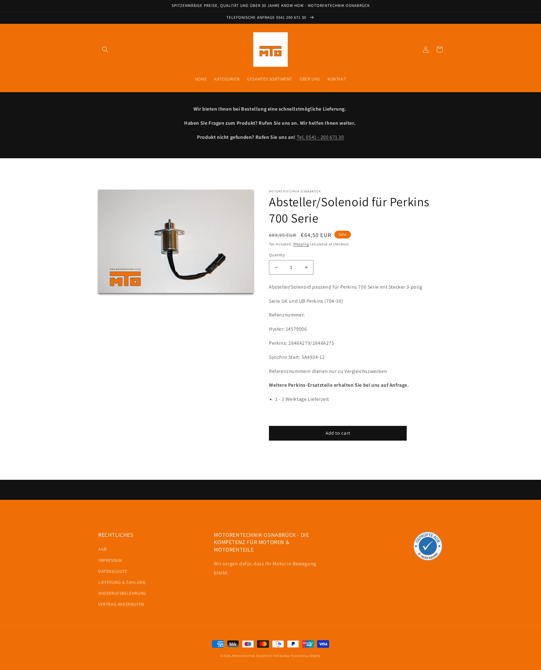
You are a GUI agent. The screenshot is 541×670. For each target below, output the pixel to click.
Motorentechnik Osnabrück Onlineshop (261, 656)
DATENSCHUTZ (112, 571)
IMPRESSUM (110, 560)
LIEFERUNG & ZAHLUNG (122, 582)
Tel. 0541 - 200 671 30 (320, 137)
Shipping (301, 244)
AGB (102, 549)
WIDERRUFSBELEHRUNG (122, 593)
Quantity (277, 255)
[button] (105, 49)
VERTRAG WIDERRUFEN (121, 604)
